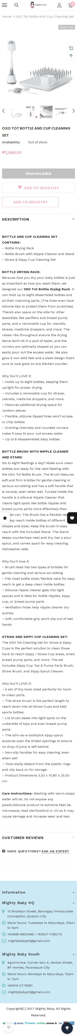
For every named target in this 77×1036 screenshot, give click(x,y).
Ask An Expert (55, 851)
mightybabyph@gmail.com (29, 941)
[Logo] (38, 4)
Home (6, 16)
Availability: (11, 142)
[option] (38, 61)
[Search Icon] (16, 5)
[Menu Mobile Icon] (4, 5)
